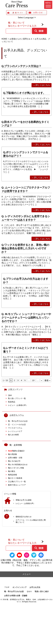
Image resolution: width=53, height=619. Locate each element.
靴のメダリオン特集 (16, 468)
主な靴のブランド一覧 (17, 481)
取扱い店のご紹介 (42, 591)
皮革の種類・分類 (15, 458)
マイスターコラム (15, 428)
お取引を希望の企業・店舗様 (15, 596)
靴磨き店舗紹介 (16, 451)
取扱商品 (11, 402)
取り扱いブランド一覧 (17, 398)
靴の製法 (11, 471)
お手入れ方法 (35, 587)
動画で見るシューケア (17, 485)
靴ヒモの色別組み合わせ (18, 464)
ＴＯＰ (7, 587)
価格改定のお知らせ (24, 517)
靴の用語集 (12, 454)
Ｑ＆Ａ (29, 591)
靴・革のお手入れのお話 (18, 421)
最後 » (47, 380)
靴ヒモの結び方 (14, 461)
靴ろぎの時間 (13, 435)
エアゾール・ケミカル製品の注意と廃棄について (31, 521)
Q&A (10, 395)
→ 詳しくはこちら (41, 85)
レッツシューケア (15, 431)
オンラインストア (20, 587)
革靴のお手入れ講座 (24, 500)
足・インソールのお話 (17, 424)
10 (33, 380)
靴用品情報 (12, 475)
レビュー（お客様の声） (18, 405)
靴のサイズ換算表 (15, 478)
